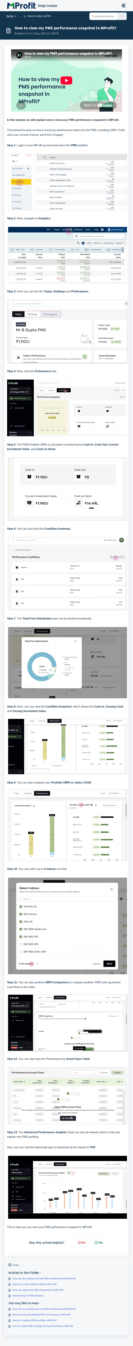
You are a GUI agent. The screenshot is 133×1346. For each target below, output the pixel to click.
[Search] (122, 16)
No (83, 1242)
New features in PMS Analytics (28, 1295)
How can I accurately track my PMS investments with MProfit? (44, 1278)
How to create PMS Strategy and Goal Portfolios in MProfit (43, 1326)
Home (10, 16)
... (20, 16)
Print (16, 1265)
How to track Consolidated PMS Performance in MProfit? (42, 1314)
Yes (100, 1242)
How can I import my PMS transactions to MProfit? (38, 1289)
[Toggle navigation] (123, 5)
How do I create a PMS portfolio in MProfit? (35, 1284)
